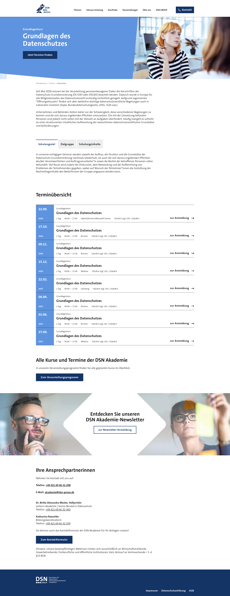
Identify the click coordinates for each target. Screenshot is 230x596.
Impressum (152, 590)
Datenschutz (61, 83)
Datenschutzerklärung (173, 590)
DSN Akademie (41, 83)
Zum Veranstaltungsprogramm (59, 377)
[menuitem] (77, 10)
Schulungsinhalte (90, 144)
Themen (52, 83)
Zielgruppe (67, 144)
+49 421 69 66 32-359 (58, 523)
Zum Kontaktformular (54, 539)
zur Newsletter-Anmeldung (115, 430)
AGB (191, 590)
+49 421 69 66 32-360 (58, 509)
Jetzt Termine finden (40, 55)
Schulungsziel (46, 144)
